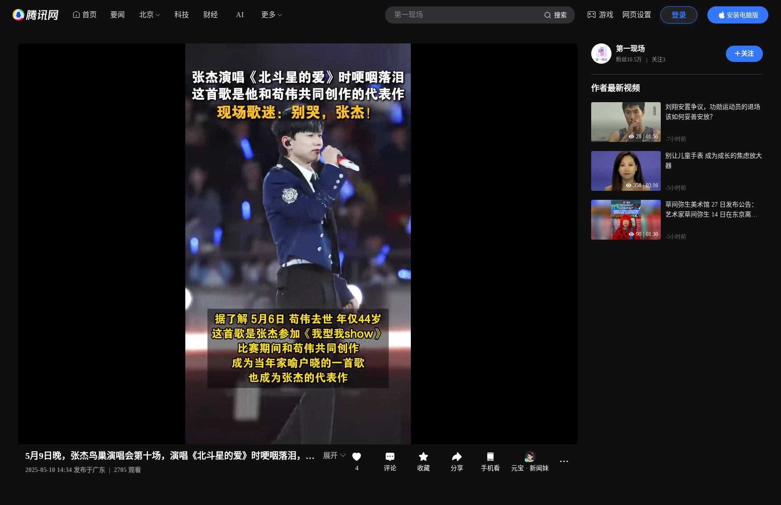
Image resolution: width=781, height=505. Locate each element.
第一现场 (630, 48)
